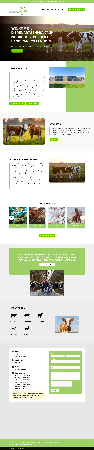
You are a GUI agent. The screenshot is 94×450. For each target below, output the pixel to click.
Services (57, 9)
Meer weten (17, 51)
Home (43, 9)
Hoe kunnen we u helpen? (58, 370)
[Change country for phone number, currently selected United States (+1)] (52, 367)
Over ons (49, 9)
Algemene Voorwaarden (15, 444)
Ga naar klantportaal (76, 9)
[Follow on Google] (63, 1)
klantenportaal (33, 103)
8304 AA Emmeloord (21, 356)
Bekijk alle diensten (47, 236)
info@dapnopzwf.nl (52, 1)
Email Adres (54, 359)
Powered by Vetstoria (46, 442)
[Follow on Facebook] (60, 1)
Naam (53, 353)
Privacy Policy (56, 442)
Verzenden (55, 390)
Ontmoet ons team (17, 103)
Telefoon (53, 365)
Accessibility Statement (27, 444)
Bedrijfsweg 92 (19, 354)
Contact (63, 9)
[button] (11, 218)
